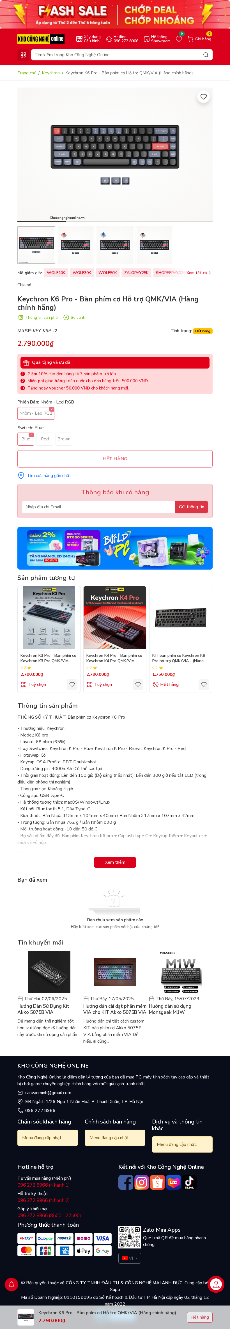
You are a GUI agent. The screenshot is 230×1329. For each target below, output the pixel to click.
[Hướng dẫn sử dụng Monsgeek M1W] (181, 972)
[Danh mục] (23, 55)
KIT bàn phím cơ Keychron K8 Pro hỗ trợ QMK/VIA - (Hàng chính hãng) (178, 658)
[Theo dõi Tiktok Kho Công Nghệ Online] (189, 1182)
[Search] (206, 54)
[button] (204, 155)
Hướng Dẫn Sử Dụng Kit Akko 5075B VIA (43, 1009)
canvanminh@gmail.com (48, 1093)
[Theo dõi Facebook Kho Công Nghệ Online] (125, 1182)
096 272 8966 (40, 1111)
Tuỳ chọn (37, 684)
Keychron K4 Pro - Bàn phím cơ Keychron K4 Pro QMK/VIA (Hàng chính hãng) (114, 658)
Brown (64, 439)
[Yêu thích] (203, 96)
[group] (115, 155)
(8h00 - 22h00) (49, 1215)
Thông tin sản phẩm (43, 317)
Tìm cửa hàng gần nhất (49, 476)
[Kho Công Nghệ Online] (41, 39)
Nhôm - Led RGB (35, 413)
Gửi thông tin (191, 507)
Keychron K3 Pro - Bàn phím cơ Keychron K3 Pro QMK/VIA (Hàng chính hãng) (48, 658)
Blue (25, 439)
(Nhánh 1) (43, 1185)
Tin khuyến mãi (40, 942)
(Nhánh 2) (43, 1200)
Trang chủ (26, 73)
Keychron (51, 73)
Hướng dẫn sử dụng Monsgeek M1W (170, 1009)
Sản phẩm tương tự (46, 577)
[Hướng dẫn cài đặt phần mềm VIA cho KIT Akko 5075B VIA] (115, 972)
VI (131, 1258)
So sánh (78, 317)
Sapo (115, 1289)
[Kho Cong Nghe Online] (115, 14)
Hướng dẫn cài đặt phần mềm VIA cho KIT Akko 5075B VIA (114, 1009)
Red (45, 439)
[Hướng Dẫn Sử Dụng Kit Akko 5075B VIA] (49, 972)
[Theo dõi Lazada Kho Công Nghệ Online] (173, 1182)
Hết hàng (169, 684)
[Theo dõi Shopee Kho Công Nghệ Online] (157, 1182)
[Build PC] (115, 548)
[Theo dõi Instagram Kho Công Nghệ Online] (141, 1182)
